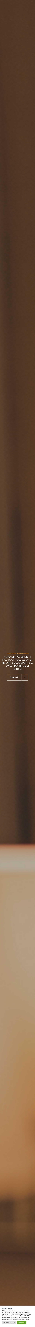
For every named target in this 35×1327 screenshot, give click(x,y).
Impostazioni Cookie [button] (9, 1323)
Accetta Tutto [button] (21, 1323)
